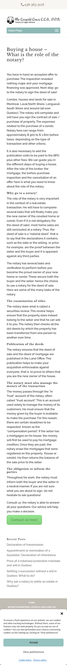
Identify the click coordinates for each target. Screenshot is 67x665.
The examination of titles (26, 301)
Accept (33, 642)
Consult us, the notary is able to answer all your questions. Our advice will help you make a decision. (33, 507)
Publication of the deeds (25, 344)
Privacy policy (40, 660)
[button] (62, 613)
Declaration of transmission (25, 544)
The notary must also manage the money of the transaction (32, 384)
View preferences (33, 652)
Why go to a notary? (22, 193)
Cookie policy (25, 660)
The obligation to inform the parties (29, 470)
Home (32, 602)
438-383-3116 (34, 4)
